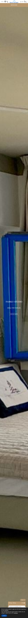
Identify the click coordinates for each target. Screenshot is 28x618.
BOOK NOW (14, 5)
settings (16, 613)
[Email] (24, 603)
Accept (4, 615)
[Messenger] (22, 603)
